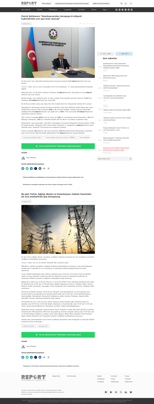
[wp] (27, 168)
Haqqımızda (56, 376)
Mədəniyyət (115, 382)
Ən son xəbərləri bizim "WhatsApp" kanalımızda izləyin (60, 146)
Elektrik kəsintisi (28, 326)
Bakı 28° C (125, 54)
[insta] (119, 10)
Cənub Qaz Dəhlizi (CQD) (32, 137)
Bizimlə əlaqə (71, 376)
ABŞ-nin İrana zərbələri (101, 3)
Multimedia (128, 382)
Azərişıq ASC (43, 326)
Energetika (26, 23)
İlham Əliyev (46, 3)
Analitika (128, 379)
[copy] (48, 168)
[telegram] (123, 10)
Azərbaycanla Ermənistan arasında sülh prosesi (71, 3)
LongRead (100, 382)
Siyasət (99, 376)
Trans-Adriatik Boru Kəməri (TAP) (91, 137)
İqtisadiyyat (101, 379)
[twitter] (126, 10)
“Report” (24, 87)
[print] (44, 168)
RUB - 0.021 (107, 54)
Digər (105, 9)
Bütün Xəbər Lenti (104, 159)
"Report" (24, 262)
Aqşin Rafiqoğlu (31, 157)
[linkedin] (129, 10)
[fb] (116, 10)
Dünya (127, 376)
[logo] (29, 3)
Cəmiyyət (114, 376)
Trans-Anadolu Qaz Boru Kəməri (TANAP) (60, 137)
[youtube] (132, 10)
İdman (113, 379)
